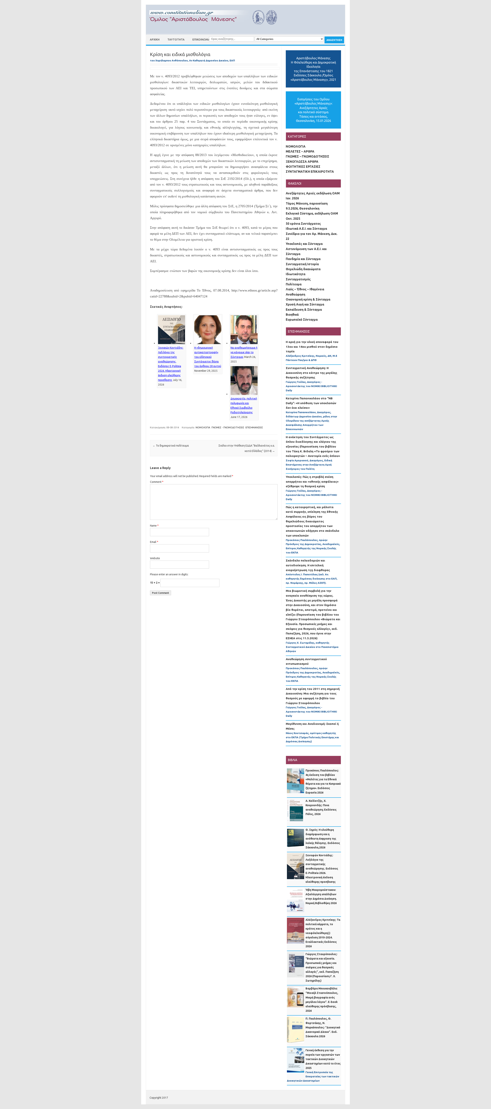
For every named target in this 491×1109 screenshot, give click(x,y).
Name (154, 525)
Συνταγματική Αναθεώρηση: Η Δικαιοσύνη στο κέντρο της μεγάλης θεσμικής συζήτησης (311, 372)
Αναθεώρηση (295, 294)
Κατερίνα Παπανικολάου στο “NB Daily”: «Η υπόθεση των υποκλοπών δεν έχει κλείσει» (311, 403)
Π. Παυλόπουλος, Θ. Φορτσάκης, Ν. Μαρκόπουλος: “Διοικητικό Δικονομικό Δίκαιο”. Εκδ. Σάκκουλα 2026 (323, 1027)
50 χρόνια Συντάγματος (303, 223)
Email (154, 541)
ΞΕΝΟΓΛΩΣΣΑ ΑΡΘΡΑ (302, 161)
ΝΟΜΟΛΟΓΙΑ (203, 427)
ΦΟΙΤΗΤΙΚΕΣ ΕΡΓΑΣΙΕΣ (303, 166)
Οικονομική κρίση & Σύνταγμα (308, 299)
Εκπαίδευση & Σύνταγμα (304, 309)
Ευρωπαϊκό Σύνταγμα (302, 319)
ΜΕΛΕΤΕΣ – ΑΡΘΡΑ (300, 151)
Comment (156, 481)
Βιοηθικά (292, 314)
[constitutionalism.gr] (216, 28)
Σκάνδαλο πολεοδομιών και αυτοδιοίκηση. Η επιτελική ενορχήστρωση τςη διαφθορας (308, 565)
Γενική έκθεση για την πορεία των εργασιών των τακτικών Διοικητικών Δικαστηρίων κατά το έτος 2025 (323, 1059)
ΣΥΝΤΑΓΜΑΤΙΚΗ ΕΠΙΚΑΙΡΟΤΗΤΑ (310, 171)
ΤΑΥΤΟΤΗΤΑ (176, 39)
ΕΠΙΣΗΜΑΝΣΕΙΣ (254, 427)
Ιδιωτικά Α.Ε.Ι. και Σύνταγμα (306, 228)
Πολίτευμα (294, 284)
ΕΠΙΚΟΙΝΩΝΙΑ (201, 39)
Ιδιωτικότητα (295, 274)
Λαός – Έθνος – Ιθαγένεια (305, 289)
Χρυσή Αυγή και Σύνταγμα (305, 304)
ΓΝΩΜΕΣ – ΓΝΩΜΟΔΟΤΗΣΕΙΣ (307, 156)
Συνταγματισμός (298, 279)
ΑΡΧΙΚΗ (155, 39)
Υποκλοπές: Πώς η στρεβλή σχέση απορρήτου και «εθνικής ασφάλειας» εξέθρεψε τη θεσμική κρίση (312, 481)
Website (155, 558)
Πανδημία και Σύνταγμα (303, 259)
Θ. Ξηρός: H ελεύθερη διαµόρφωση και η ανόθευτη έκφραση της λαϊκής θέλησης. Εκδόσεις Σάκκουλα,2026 (323, 838)
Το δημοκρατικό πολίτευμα (171, 445)
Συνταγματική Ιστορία (302, 264)
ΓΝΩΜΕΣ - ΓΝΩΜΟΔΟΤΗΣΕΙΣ (228, 427)
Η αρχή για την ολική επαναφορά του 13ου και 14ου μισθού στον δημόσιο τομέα (312, 346)
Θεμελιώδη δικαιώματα (303, 269)
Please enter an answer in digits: (169, 574)
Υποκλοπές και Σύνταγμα (304, 243)
